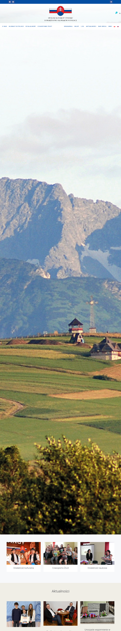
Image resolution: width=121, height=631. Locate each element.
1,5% (82, 26)
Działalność (31, 26)
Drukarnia (68, 26)
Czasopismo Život (45, 26)
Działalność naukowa (23, 568)
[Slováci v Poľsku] (13, 1)
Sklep (76, 26)
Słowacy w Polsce (16, 26)
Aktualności (91, 26)
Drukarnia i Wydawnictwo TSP (60, 568)
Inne (110, 26)
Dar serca (102, 26)
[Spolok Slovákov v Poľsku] (9, 1)
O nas (4, 26)
